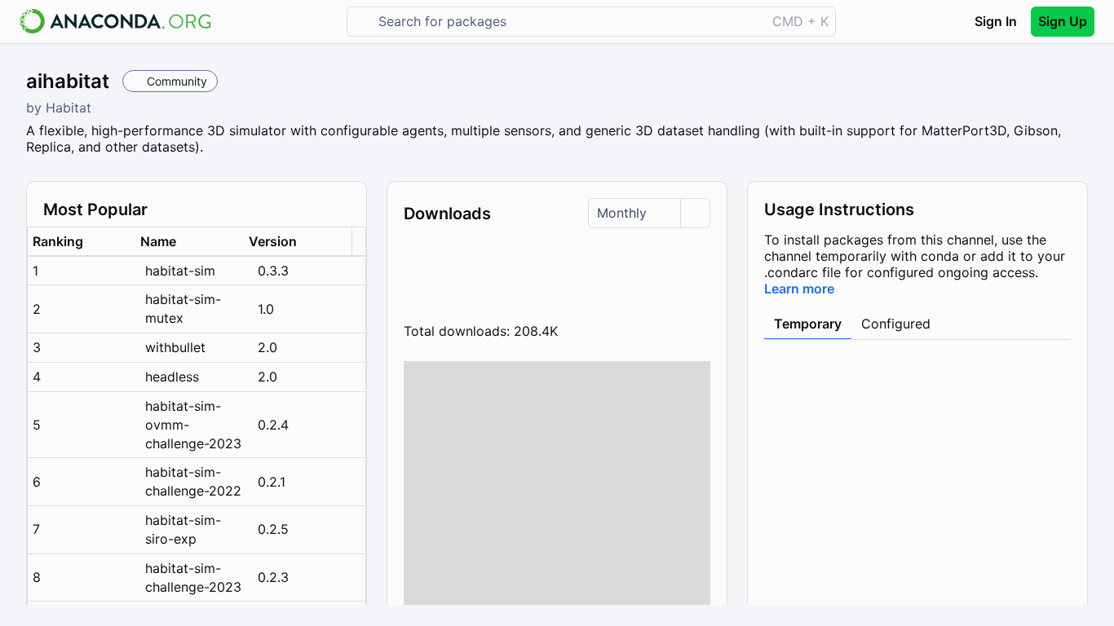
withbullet (175, 347)
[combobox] (568, 21)
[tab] (807, 324)
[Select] (695, 213)
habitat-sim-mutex (183, 308)
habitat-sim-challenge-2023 (193, 577)
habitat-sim (180, 270)
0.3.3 (273, 270)
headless (172, 376)
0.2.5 (273, 529)
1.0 (266, 309)
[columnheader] (81, 241)
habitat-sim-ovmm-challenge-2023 (193, 425)
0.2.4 (273, 425)
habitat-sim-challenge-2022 (193, 481)
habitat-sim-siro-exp (183, 529)
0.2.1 (271, 482)
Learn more (799, 288)
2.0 (267, 347)
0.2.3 (273, 577)
